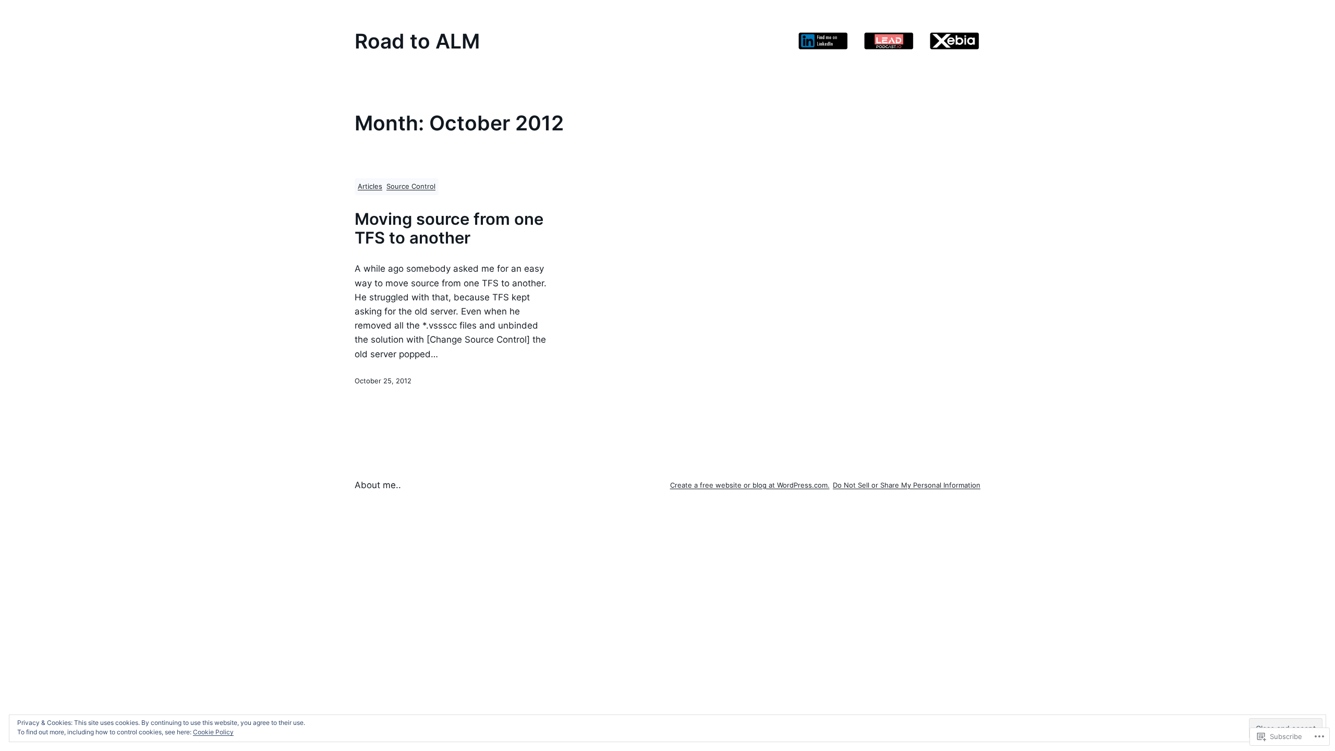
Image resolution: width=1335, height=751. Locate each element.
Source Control (410, 186)
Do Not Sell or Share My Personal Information (906, 485)
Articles (370, 186)
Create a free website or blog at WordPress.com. (750, 485)
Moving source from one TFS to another (449, 228)
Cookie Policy (213, 732)
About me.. (378, 485)
